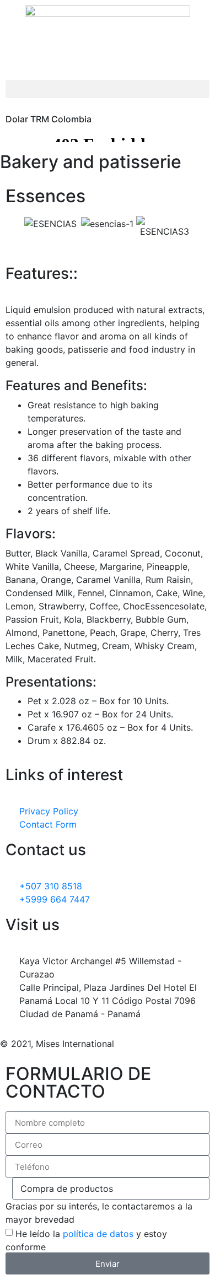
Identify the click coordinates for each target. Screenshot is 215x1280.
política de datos (98, 1233)
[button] (107, 89)
